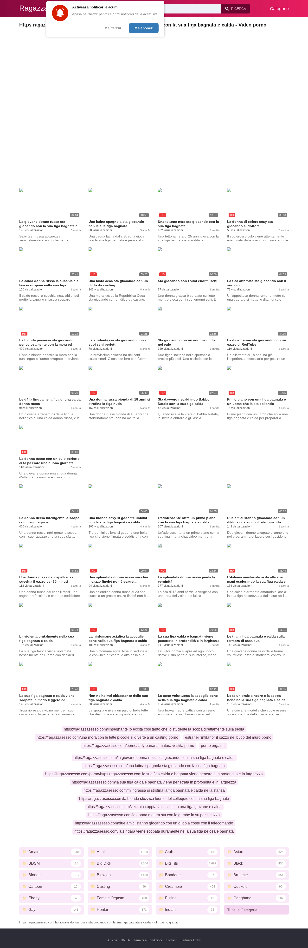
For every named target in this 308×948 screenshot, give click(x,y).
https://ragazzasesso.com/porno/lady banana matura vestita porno (138, 746)
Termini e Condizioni (148, 940)
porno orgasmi (213, 746)
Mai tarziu (112, 28)
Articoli (112, 940)
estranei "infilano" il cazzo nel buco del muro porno (228, 737)
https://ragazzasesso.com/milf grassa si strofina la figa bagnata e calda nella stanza (154, 790)
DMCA (125, 940)
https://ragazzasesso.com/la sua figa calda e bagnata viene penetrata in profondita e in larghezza (154, 782)
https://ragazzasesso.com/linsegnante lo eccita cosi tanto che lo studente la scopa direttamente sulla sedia (154, 729)
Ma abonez (144, 28)
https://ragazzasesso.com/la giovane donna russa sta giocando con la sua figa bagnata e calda (154, 758)
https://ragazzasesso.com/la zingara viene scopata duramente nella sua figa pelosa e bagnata (154, 831)
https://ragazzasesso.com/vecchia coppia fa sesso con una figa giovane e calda (154, 807)
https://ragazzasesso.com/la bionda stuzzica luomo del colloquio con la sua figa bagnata (154, 799)
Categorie (279, 8)
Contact (171, 940)
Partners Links (190, 940)
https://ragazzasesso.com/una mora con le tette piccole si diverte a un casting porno (107, 737)
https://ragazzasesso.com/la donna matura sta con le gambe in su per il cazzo (154, 815)
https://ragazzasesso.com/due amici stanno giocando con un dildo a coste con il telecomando (154, 823)
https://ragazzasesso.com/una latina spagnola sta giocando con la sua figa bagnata (154, 766)
